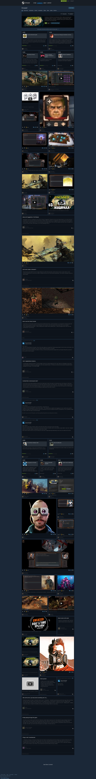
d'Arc (51, 496)
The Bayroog (44, 674)
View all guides (26, 49)
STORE (34, 3)
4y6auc (25, 476)
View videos (25, 110)
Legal (7, 774)
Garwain (43, 476)
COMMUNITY (40, 3)
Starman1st (26, 171)
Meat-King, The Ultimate (54, 89)
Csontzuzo (25, 48)
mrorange (25, 192)
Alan (26, 747)
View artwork (52, 193)
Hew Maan (25, 634)
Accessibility (11, 774)
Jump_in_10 (61, 693)
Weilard (25, 89)
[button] (71, 13)
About (44, 3)
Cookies (15, 774)
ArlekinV (25, 317)
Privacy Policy (3, 774)
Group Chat (64, 13)
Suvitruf (51, 614)
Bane (51, 48)
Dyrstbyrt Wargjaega (28, 727)
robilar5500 (26, 150)
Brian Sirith (61, 476)
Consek (25, 357)
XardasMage (26, 654)
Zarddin (44, 689)
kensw (26, 707)
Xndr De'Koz (61, 68)
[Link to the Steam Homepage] (26, 3)
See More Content (48, 764)
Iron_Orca (26, 226)
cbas (24, 537)
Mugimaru (25, 416)
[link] (5, 778)
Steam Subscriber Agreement (5, 775)
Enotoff (25, 213)
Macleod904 (63, 627)
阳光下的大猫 (52, 192)
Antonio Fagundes (27, 693)
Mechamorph (26, 456)
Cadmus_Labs (26, 109)
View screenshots (26, 151)
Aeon (25, 68)
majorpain (26, 390)
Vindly (43, 68)
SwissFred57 (27, 331)
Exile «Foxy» (26, 436)
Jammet (26, 279)
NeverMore (52, 213)
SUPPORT (49, 3)
